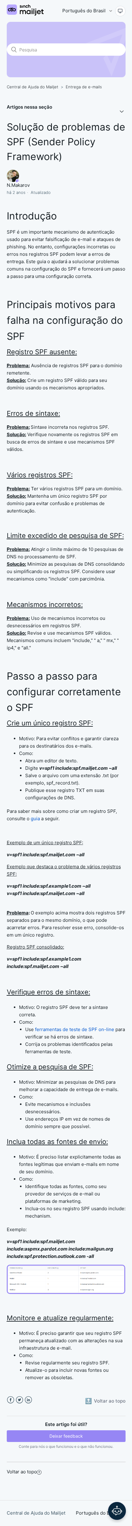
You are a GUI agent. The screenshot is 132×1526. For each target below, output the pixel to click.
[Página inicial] (25, 14)
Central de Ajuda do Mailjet (32, 86)
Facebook (10, 1400)
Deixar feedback (66, 1436)
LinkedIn (28, 1400)
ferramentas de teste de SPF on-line (74, 1029)
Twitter (19, 1400)
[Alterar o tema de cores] (120, 11)
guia (35, 818)
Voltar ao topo (22, 1472)
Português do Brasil (84, 11)
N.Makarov (18, 185)
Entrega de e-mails (84, 86)
